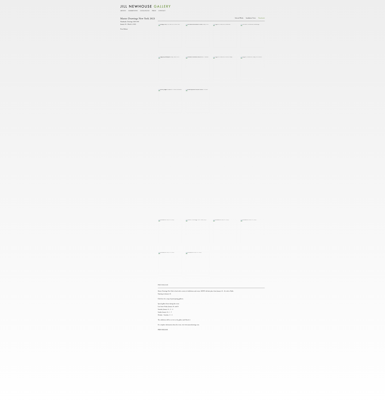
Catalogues (144, 11)
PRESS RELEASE (163, 330)
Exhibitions (133, 11)
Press (154, 11)
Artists (123, 11)
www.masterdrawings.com (192, 325)
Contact (162, 11)
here (162, 299)
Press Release (124, 29)
